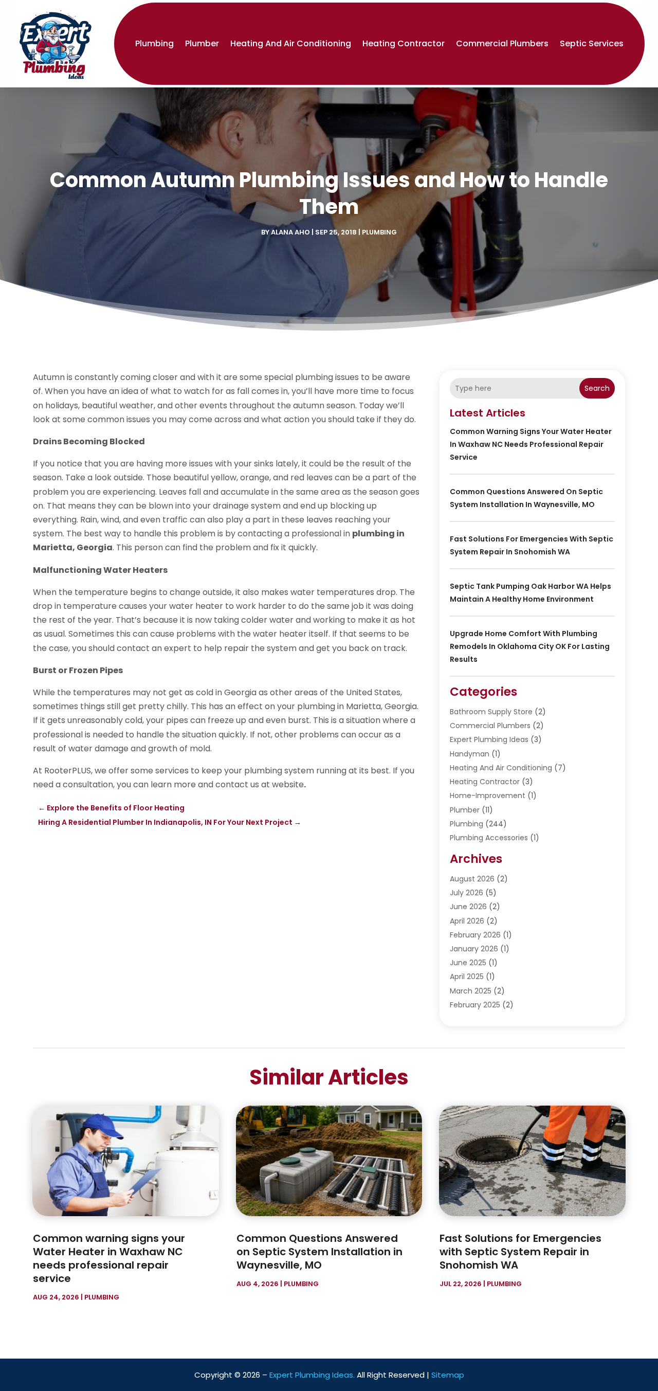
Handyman (469, 754)
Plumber (202, 43)
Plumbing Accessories (489, 838)
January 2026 (474, 949)
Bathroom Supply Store (491, 712)
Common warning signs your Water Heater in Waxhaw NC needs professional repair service (531, 444)
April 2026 (467, 921)
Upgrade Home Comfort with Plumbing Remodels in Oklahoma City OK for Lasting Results (530, 646)
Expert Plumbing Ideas (489, 739)
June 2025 (468, 963)
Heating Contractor (403, 43)
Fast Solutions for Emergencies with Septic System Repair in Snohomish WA (520, 1251)
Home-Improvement (487, 795)
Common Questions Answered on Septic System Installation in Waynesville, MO (319, 1251)
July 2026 (466, 893)
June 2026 (468, 906)
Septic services (592, 43)
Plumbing (154, 43)
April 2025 (467, 976)
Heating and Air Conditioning (290, 43)
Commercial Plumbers (502, 43)
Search (597, 388)
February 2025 (475, 1005)
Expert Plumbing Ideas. (312, 1374)
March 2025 (470, 991)
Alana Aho (290, 232)
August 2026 (472, 879)
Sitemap (447, 1374)
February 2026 (475, 935)
